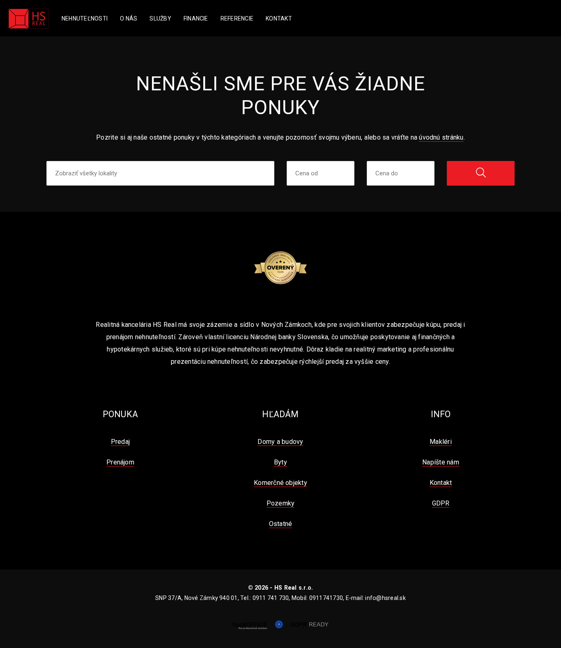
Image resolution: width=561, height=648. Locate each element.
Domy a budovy (280, 442)
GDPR (441, 503)
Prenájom (120, 462)
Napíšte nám (440, 462)
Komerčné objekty (280, 483)
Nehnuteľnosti (85, 18)
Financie (196, 18)
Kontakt (279, 18)
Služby (160, 18)
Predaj (120, 442)
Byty (280, 462)
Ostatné (280, 524)
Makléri (441, 442)
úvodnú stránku (441, 137)
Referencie (237, 18)
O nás (128, 18)
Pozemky (281, 503)
